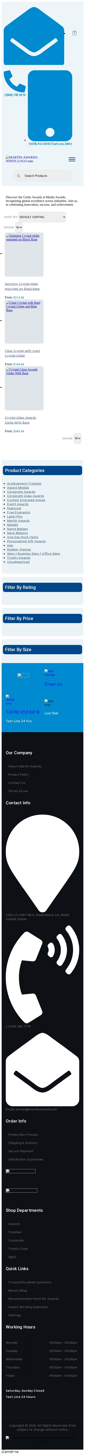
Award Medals (18, 488)
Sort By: (11, 217)
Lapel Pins (14, 517)
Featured (14, 508)
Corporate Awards (21, 492)
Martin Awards (18, 521)
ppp (10, 546)
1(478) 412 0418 (23, 712)
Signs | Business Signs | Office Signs (33, 554)
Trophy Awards (18, 558)
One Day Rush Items (22, 537)
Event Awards (17, 504)
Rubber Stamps (19, 550)
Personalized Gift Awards (26, 541)
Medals (12, 525)
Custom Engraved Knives (26, 500)
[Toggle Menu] (72, 159)
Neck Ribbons (17, 533)
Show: (9, 227)
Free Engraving (18, 513)
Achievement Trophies (24, 484)
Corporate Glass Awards (25, 496)
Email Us (53, 684)
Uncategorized (18, 562)
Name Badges (17, 529)
